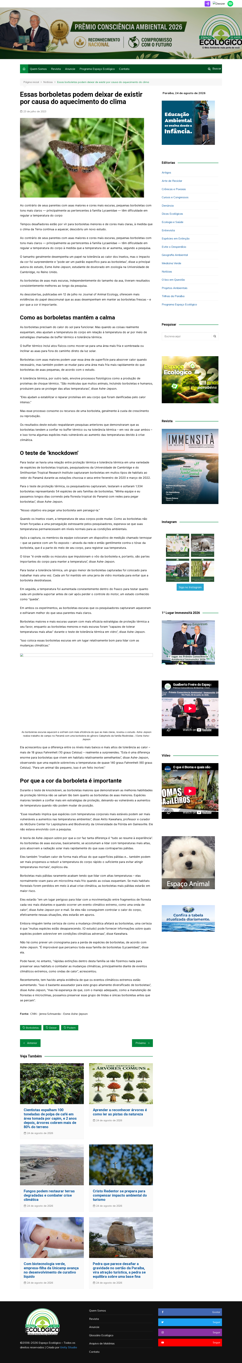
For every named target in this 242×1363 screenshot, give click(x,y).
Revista (56, 69)
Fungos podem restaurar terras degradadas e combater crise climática (49, 1195)
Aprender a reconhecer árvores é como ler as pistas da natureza (120, 1112)
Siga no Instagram (190, 587)
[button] (177, 545)
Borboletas (32, 1027)
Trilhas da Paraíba (173, 296)
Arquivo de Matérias (102, 1343)
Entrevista (168, 230)
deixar (53, 1027)
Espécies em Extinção (176, 238)
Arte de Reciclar (172, 181)
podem (71, 1027)
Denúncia (168, 205)
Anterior (32, 1043)
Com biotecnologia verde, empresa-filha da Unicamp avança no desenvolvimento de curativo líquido (51, 1270)
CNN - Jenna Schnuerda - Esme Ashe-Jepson (59, 1013)
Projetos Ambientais (174, 288)
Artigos (166, 172)
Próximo (141, 1043)
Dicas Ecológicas (172, 213)
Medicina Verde (171, 263)
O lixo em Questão (173, 279)
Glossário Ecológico (101, 1335)
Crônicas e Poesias (174, 189)
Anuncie (70, 69)
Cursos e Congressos (175, 197)
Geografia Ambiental (175, 255)
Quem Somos (38, 69)
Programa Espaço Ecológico (97, 69)
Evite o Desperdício (174, 246)
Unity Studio (68, 1347)
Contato (124, 69)
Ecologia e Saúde (172, 222)
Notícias (167, 271)
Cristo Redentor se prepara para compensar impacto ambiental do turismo (120, 1195)
